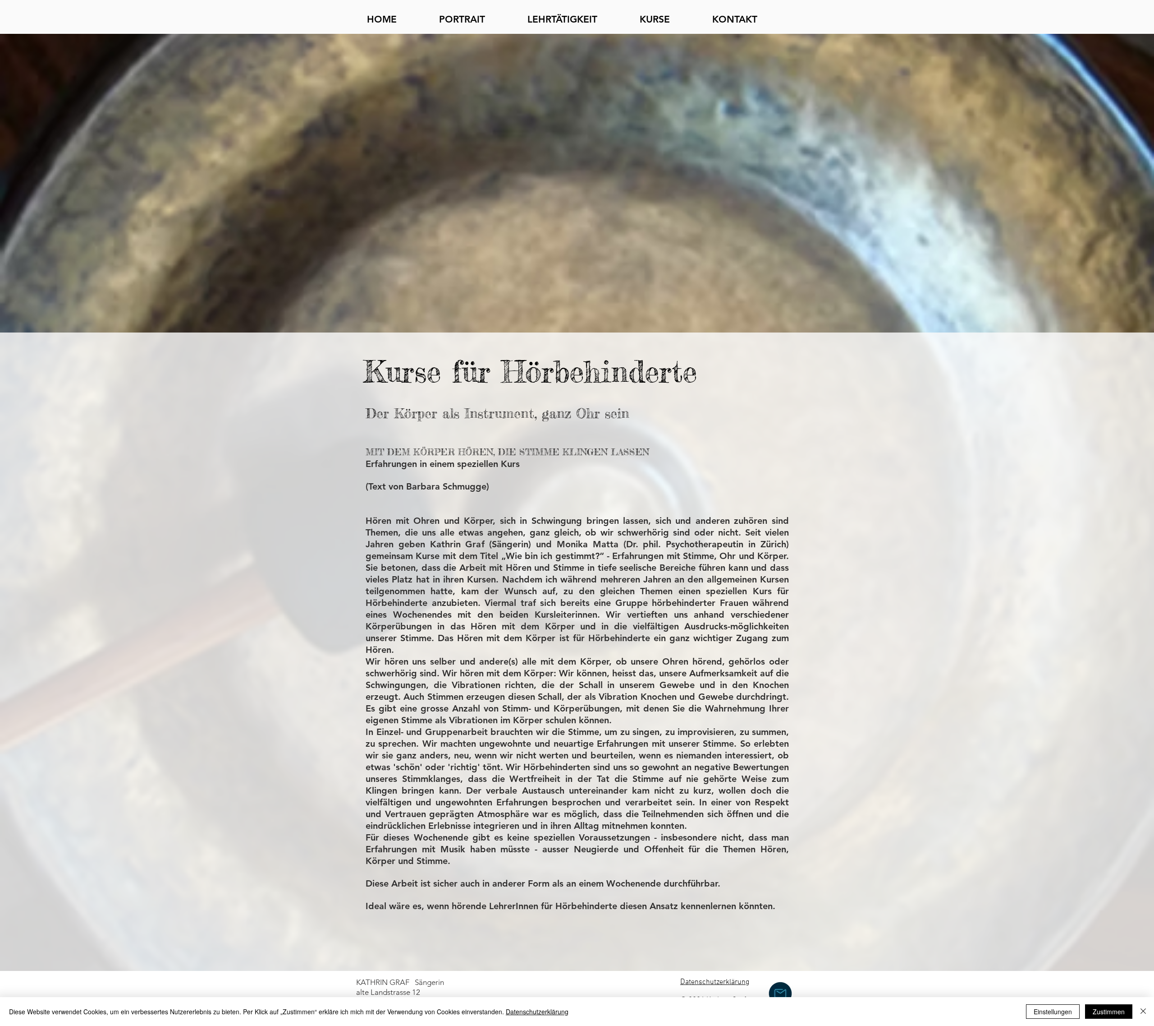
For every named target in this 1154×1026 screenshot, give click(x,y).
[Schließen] (1143, 1011)
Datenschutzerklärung (537, 1011)
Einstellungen (1053, 1011)
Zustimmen (1109, 1011)
